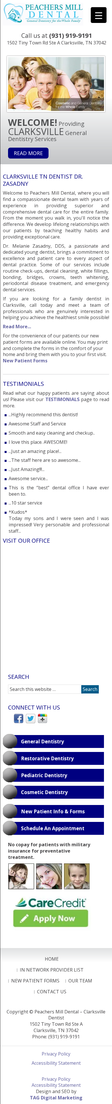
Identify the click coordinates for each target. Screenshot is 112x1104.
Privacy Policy (56, 1054)
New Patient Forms (25, 360)
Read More (28, 153)
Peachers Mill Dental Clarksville (43, 14)
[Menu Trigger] (99, 15)
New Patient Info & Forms (53, 811)
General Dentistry (42, 741)
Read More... (17, 326)
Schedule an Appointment (52, 828)
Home (52, 959)
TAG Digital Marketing (56, 1098)
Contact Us (51, 991)
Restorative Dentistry (47, 758)
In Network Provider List (52, 970)
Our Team (80, 981)
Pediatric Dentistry (44, 775)
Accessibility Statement (56, 1063)
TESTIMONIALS (62, 399)
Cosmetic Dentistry (44, 792)
